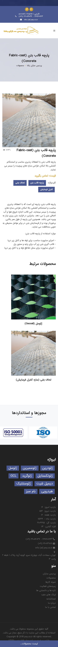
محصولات (20, 65)
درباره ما (52, 603)
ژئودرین (47, 468)
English (29, 13)
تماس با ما (50, 607)
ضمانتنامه (51, 599)
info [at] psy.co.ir (31, 19)
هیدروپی (47, 491)
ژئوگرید (27, 475)
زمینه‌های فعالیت (48, 586)
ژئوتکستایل (45, 475)
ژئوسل (12, 468)
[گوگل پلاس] (31, 9)
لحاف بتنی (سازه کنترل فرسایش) (33, 380)
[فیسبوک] (27, 9)
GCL (13, 475)
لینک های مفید (48, 594)
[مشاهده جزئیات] (33, 297)
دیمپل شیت (44, 483)
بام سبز (31, 491)
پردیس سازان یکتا (34, 65)
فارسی (36, 13)
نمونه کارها (50, 582)
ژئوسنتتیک (23, 483)
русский (22, 13)
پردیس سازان (49, 574)
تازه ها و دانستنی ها (46, 590)
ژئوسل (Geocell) (33, 323)
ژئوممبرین (30, 468)
